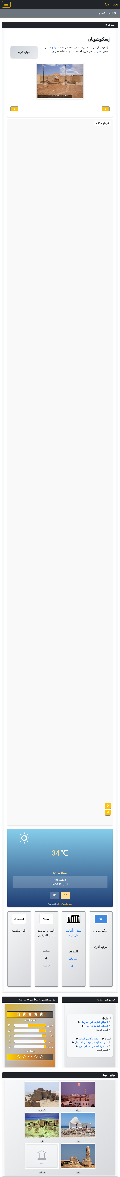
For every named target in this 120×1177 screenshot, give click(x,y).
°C (65, 895)
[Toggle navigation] (6, 4)
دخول (100, 13)
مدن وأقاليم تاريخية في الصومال (91, 1042)
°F (54, 895)
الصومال (98, 51)
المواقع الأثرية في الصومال (94, 1022)
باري (53, 47)
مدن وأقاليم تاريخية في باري (93, 1046)
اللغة (111, 13)
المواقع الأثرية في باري (96, 1026)
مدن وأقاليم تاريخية (88, 1038)
